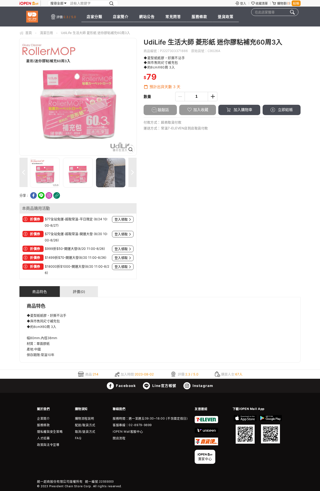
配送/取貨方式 (85, 425)
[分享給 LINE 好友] (41, 195)
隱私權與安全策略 (50, 431)
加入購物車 (242, 109)
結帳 (296, 3)
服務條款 (199, 17)
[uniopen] (206, 432)
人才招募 (43, 438)
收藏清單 (262, 3)
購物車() (283, 3)
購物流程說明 (84, 418)
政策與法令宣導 (48, 444)
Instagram (202, 385)
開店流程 (119, 438)
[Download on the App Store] (245, 429)
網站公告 (147, 17)
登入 (243, 3)
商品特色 (39, 291)
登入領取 (121, 219)
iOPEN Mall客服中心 (128, 431)
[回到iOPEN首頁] (28, 3)
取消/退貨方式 (85, 431)
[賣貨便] (206, 444)
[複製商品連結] (56, 195)
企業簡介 (43, 418)
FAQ (78, 438)
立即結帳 (285, 109)
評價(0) (79, 291)
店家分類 (94, 17)
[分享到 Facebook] (33, 195)
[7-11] (206, 422)
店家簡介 (120, 17)
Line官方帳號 (163, 385)
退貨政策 (225, 17)
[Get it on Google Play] (270, 429)
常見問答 (173, 17)
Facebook (125, 385)
